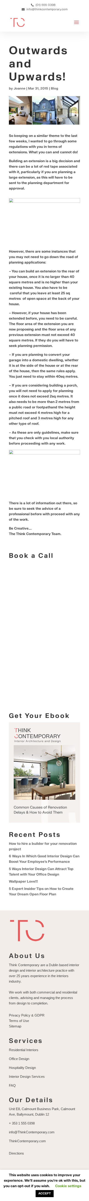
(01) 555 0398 (45, 5)
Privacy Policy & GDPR (26, 1015)
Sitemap (15, 1026)
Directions (16, 1153)
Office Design (19, 1059)
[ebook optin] (44, 821)
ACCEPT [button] (44, 1193)
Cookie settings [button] (68, 1186)
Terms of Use (19, 1021)
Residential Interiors (23, 1050)
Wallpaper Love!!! (23, 881)
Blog (54, 88)
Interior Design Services (27, 1076)
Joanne (19, 88)
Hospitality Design (22, 1068)
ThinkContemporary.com (27, 1141)
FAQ (12, 1085)
